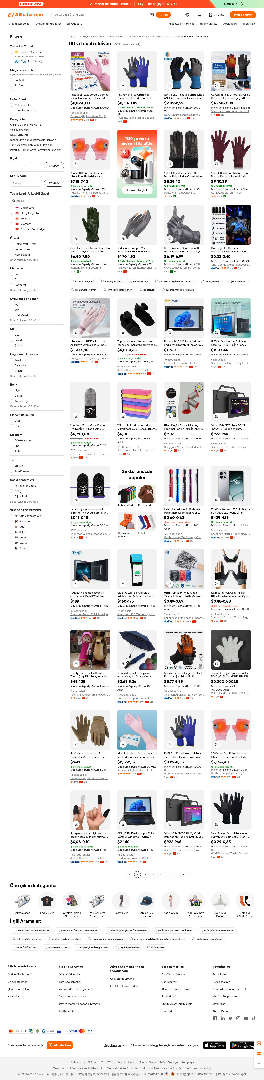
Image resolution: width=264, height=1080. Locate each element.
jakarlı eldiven (238, 281)
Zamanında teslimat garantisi (76, 989)
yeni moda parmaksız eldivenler (175, 930)
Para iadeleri (169, 996)
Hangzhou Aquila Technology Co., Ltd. (90, 778)
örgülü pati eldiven (130, 947)
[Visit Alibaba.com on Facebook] (215, 1018)
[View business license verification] (167, 1074)
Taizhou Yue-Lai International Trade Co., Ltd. (137, 267)
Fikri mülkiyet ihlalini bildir (177, 1003)
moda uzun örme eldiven (209, 939)
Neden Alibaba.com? (20, 974)
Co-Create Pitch (17, 981)
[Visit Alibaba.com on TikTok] (253, 1018)
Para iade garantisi (70, 981)
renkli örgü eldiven (26, 947)
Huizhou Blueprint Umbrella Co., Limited (137, 698)
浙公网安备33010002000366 (195, 1074)
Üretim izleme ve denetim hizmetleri (80, 1003)
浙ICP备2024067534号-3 (230, 1074)
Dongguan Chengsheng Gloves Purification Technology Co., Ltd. (90, 358)
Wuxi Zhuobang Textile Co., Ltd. (135, 117)
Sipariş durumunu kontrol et (229, 989)
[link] (259, 1043)
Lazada (132, 1062)
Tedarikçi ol (219, 974)
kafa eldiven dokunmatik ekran (32, 930)
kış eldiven (149, 290)
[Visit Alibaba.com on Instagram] (238, 1018)
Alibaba (73, 36)
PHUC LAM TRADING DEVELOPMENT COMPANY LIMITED (231, 693)
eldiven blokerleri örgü (28, 939)
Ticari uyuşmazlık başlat (176, 989)
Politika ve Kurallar (69, 1011)
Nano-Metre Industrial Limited (182, 114)
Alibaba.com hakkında (22, 966)
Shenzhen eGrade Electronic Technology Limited (90, 453)
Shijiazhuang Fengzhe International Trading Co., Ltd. (137, 450)
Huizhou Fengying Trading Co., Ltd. (90, 192)
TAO (162, 1062)
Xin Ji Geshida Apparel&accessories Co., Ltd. (231, 264)
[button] (152, 14)
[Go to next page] (191, 874)
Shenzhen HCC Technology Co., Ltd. (137, 614)
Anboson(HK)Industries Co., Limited (90, 116)
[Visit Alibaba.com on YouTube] (246, 1018)
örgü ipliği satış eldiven (119, 290)
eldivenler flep (140, 281)
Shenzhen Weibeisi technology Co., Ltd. (90, 533)
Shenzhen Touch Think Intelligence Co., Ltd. (90, 614)
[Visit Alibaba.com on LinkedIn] (223, 1018)
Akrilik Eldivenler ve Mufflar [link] (192, 36)
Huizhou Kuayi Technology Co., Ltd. (184, 537)
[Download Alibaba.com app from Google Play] (243, 1045)
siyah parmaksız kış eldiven (66, 939)
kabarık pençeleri (84, 281)
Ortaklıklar (219, 1003)
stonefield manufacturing (85, 267)
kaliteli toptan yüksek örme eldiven (128, 930)
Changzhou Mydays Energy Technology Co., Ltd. (184, 694)
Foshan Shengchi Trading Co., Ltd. (90, 694)
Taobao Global (148, 1062)
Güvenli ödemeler (69, 974)
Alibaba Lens (28, 1045)
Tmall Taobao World (113, 1062)
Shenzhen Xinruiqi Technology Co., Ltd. (231, 533)
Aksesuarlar (117, 36)
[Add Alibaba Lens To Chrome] (60, 1045)
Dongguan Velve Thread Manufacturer (184, 447)
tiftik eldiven (157, 947)
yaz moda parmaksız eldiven (107, 939)
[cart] (200, 15)
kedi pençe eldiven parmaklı (93, 947)
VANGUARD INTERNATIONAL (182, 267)
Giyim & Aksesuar (93, 36)
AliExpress (77, 1062)
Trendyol (173, 1062)
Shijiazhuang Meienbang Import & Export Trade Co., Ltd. (184, 617)
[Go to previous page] (129, 874)
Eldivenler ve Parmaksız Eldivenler (150, 36)
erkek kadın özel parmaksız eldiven (79, 930)
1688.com (92, 1062)
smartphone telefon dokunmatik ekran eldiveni (159, 939)
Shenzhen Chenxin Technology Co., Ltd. (231, 617)
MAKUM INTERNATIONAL (179, 192)
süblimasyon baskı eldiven (180, 290)
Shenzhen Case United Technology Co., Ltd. (231, 111)
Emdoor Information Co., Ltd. (181, 363)
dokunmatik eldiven (85, 290)
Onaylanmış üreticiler (122, 978)
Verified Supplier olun (225, 996)
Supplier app (112, 1045)
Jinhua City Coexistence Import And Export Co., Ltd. (137, 370)
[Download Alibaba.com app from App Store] (214, 1045)
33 (183, 874)
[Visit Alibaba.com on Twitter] (230, 1018)
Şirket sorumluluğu (19, 989)
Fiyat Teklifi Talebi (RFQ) (124, 986)
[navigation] (37, 455)
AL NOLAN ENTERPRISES (226, 192)
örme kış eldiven (211, 281)
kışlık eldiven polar (57, 947)
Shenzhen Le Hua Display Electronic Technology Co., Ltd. (231, 363)
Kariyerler (13, 996)
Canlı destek (169, 981)
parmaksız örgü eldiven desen (175, 281)
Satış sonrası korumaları (73, 996)
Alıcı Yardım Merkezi (173, 974)
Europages (188, 1062)
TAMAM (54, 165)
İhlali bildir (167, 1011)
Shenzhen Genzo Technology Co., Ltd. (231, 447)
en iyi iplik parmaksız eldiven (219, 930)
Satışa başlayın (221, 981)
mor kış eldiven (113, 281)
